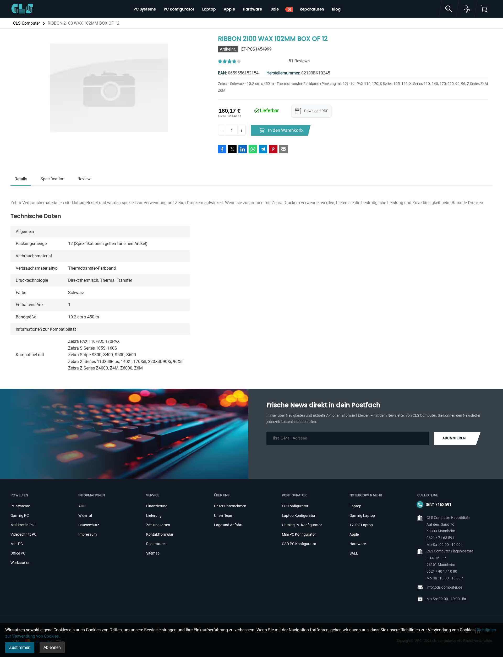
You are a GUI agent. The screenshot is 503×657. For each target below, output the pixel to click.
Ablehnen (52, 647)
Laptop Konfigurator (298, 515)
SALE (353, 553)
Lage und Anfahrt (228, 525)
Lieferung (154, 515)
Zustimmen (19, 647)
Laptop (355, 506)
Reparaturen (156, 544)
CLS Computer (26, 23)
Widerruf (85, 515)
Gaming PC (19, 515)
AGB (82, 506)
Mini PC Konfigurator (299, 534)
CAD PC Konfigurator (299, 544)
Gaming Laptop (362, 515)
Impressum (87, 534)
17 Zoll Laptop (361, 525)
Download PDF (316, 111)
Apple (354, 534)
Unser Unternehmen (230, 506)
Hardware (357, 544)
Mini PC (16, 544)
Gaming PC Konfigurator (302, 525)
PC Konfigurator (295, 506)
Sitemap (153, 553)
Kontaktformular (159, 534)
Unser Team (223, 515)
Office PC (17, 553)
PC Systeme (20, 506)
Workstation (20, 563)
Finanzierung (156, 506)
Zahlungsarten (158, 525)
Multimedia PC (22, 525)
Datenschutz (88, 525)
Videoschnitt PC (23, 534)
